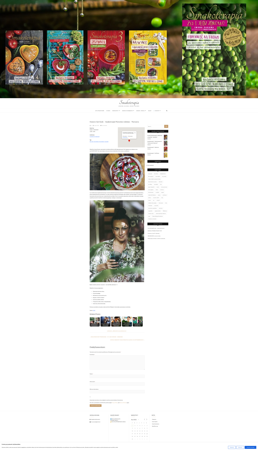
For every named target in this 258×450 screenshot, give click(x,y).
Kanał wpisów (154, 421)
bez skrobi (164, 176)
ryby (162, 197)
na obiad (157, 192)
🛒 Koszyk (156, 110)
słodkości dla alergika (152, 203)
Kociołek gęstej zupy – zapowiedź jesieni (156, 228)
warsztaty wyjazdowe (152, 208)
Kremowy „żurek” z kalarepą (153, 233)
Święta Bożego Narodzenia (157, 216)
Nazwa (91, 373)
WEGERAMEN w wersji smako (154, 236)
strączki (158, 200)
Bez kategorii (150, 176)
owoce (159, 195)
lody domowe (150, 192)
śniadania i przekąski (152, 218)
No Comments (104, 125)
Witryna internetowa (94, 389)
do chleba (150, 184)
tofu (166, 203)
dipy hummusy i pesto (152, 181)
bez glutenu (96, 141)
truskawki (150, 205)
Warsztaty (115, 110)
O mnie (108, 110)
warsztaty (106, 141)
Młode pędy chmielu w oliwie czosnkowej (156, 238)
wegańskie (150, 210)
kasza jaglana (150, 189)
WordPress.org (155, 426)
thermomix (161, 203)
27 (132, 425)
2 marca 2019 (96, 125)
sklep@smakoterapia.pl (95, 419)
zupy (149, 216)
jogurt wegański (151, 187)
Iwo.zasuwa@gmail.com (95, 421)
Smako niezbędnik (127, 110)
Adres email (92, 381)
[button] (129, 140)
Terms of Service (123, 402)
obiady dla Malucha (152, 195)
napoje (162, 192)
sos (153, 200)
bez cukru (92, 141)
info (161, 184)
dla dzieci (160, 181)
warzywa (160, 208)
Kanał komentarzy (155, 423)
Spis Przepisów (99, 110)
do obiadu (156, 184)
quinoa (149, 197)
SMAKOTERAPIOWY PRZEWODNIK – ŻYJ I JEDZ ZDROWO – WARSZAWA (106, 336)
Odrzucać (240, 447)
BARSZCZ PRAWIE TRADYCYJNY (155, 230)
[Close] (135, 132)
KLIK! (94, 310)
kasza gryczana (164, 187)
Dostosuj (232, 447)
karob (158, 187)
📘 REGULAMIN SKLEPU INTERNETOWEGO (115, 419)
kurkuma (162, 189)
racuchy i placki (156, 197)
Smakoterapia (129, 102)
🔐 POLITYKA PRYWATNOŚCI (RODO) (118, 421)
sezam (149, 200)
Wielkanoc (165, 210)
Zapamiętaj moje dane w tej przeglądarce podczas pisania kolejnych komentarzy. (106, 400)
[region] (129, 446)
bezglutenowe (163, 173)
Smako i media (140, 110)
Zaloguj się (154, 419)
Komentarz (92, 354)
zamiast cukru (151, 213)
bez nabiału (101, 141)
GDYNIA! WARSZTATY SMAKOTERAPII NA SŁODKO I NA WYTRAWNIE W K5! (127, 339)
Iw (91, 125)
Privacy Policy (115, 402)
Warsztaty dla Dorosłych (119, 330)
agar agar (150, 173)
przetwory (165, 195)
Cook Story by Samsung (94, 136)
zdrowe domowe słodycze (161, 213)
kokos (157, 189)
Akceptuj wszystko (250, 447)
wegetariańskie (158, 210)
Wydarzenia (125, 137)
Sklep (149, 110)
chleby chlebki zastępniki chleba (154, 179)
